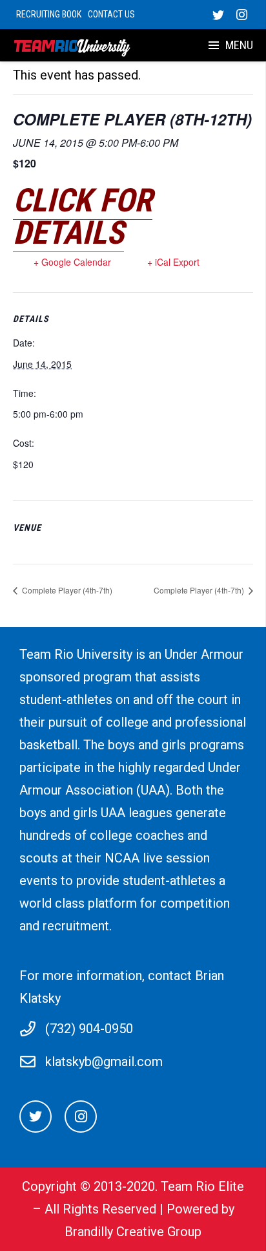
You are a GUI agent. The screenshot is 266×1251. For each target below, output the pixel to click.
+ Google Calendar (72, 261)
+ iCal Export (173, 261)
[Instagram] (241, 15)
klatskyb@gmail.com (104, 1061)
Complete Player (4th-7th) (66, 589)
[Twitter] (218, 15)
